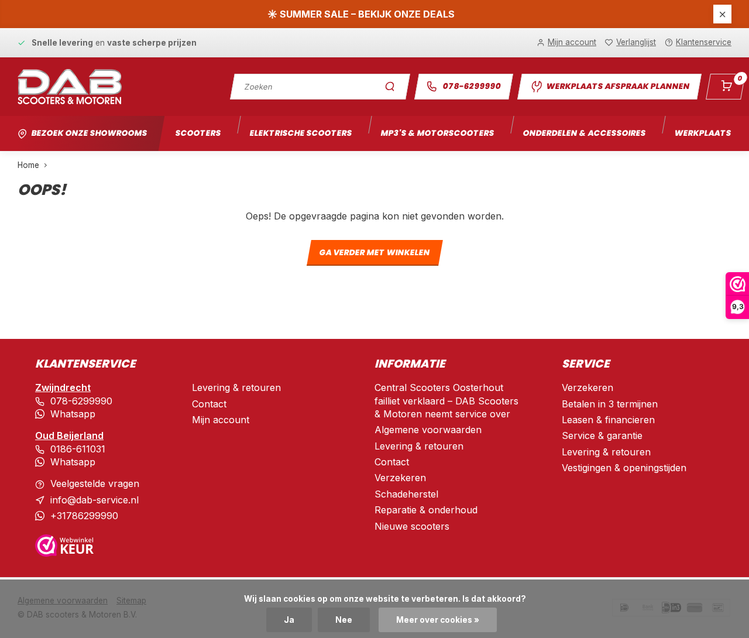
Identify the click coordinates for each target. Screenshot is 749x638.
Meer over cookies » (437, 620)
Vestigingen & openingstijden (624, 468)
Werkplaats (703, 133)
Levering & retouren (236, 387)
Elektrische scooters (301, 133)
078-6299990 (472, 86)
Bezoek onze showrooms (89, 133)
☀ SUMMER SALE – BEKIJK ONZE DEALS (361, 14)
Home (28, 165)
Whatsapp (72, 414)
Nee (343, 620)
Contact (209, 404)
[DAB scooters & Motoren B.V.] (70, 86)
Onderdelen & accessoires (584, 133)
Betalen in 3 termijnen (610, 404)
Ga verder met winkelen (374, 253)
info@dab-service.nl (94, 500)
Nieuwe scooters (411, 526)
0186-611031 (77, 449)
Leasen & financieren (608, 420)
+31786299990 (84, 516)
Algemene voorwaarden (428, 429)
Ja (289, 620)
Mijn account (220, 420)
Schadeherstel (406, 494)
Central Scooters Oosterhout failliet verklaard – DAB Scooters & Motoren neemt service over (446, 401)
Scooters (198, 133)
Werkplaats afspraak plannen (617, 86)
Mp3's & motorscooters (437, 133)
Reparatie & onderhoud (425, 510)
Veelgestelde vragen (94, 483)
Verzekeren (400, 477)
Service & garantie (602, 435)
